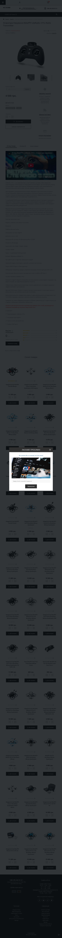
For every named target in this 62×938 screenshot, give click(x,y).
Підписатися (31, 486)
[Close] (50, 450)
